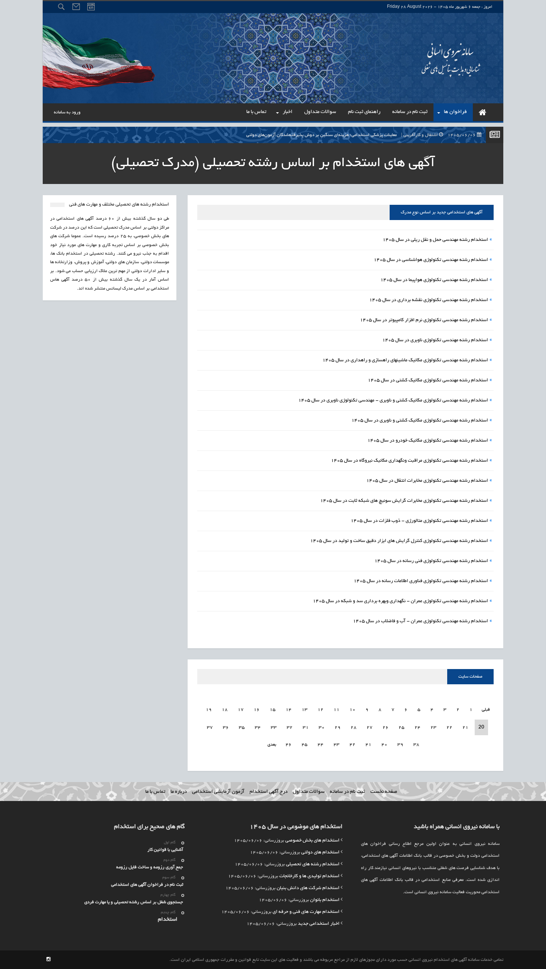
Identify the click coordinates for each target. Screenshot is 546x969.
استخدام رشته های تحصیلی (312, 864)
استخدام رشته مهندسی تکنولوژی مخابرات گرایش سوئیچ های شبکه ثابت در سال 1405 (404, 501)
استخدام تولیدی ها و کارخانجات (309, 876)
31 (306, 727)
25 (401, 727)
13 (305, 709)
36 (226, 727)
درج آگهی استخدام (268, 792)
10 (352, 709)
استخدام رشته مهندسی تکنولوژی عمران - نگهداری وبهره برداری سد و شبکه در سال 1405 (400, 601)
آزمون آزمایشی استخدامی (218, 792)
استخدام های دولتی (320, 852)
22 (449, 727)
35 (242, 727)
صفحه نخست (383, 792)
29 (338, 727)
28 (354, 727)
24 (417, 727)
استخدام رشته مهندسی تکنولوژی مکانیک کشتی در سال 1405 (428, 380)
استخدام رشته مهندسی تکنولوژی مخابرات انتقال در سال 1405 (427, 481)
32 (290, 727)
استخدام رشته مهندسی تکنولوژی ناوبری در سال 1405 (435, 340)
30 (322, 727)
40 (384, 744)
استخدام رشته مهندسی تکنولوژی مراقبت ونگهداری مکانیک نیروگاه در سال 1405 (409, 460)
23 (433, 727)
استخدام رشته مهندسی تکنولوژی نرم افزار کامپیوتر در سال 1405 (424, 320)
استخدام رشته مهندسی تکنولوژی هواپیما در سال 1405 (434, 280)
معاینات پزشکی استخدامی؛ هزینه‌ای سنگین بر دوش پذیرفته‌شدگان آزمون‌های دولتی (361, 135)
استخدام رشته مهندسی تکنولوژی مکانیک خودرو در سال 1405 (427, 440)
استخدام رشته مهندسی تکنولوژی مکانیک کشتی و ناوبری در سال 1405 (419, 420)
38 (416, 744)
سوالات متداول (309, 792)
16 (257, 709)
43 (336, 744)
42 (352, 744)
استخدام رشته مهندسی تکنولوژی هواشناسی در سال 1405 (431, 260)
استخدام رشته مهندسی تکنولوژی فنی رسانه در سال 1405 (431, 561)
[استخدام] (482, 112)
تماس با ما (155, 792)
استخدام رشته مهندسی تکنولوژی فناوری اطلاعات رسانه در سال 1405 (421, 581)
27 (370, 727)
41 (368, 744)
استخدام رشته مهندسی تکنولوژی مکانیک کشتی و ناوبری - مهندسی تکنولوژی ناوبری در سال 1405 (393, 400)
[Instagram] (48, 959)
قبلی (485, 709)
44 (321, 744)
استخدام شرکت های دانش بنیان (308, 888)
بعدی (271, 744)
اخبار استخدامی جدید (318, 924)
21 (465, 727)
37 (210, 727)
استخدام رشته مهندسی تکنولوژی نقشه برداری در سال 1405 (428, 300)
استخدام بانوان (324, 900)
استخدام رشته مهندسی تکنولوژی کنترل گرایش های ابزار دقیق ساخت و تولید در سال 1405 (399, 541)
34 (258, 727)
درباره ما (178, 792)
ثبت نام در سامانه (347, 792)
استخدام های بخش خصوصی (312, 840)
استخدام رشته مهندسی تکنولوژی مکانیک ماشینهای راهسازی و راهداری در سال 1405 (405, 360)
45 (305, 744)
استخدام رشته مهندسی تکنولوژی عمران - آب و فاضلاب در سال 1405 (420, 621)
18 (225, 709)
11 (336, 709)
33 (274, 727)
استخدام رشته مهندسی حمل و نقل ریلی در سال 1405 (435, 240)
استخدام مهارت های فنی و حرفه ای (306, 912)
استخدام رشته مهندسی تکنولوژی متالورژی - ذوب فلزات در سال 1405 (419, 521)
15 (273, 709)
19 (209, 709)
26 (386, 727)
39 (400, 744)
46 (289, 744)
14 (289, 709)
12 (321, 709)
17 (241, 709)
